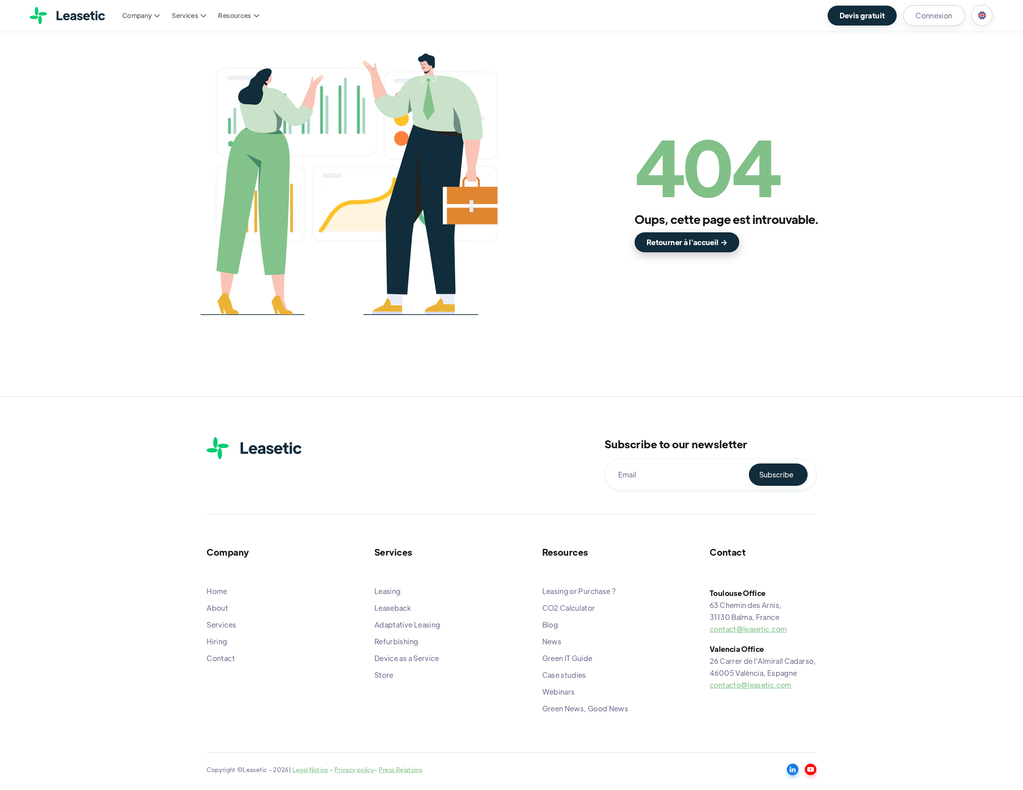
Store (384, 674)
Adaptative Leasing (407, 624)
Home (217, 591)
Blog (550, 624)
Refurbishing (396, 641)
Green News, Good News (585, 708)
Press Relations (400, 769)
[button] (140, 15)
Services (221, 624)
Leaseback (392, 607)
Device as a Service (406, 658)
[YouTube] (810, 769)
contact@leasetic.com (748, 629)
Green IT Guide (567, 658)
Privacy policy (354, 769)
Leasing (387, 591)
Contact (221, 658)
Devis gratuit (862, 15)
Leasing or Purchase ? (579, 591)
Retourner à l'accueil (687, 242)
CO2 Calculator (568, 607)
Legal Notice (310, 769)
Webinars (558, 691)
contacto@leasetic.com (751, 684)
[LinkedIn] (792, 769)
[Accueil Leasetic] (254, 448)
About (217, 607)
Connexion (934, 15)
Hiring (217, 641)
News (551, 641)
